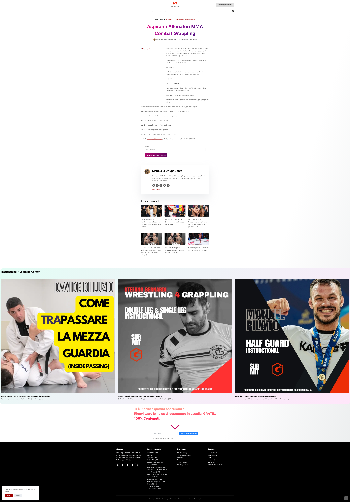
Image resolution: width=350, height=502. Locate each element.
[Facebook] (118, 465)
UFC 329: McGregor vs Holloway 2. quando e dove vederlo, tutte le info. (174, 250)
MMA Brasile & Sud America (156, 469)
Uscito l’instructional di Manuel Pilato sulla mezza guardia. (255, 396)
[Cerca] (233, 11)
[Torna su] (346, 498)
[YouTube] (132, 465)
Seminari (194, 39)
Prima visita (181, 460)
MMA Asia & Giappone (154, 467)
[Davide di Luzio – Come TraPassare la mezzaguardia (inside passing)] (58, 336)
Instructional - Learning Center (20, 271)
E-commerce (209, 11)
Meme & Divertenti (153, 462)
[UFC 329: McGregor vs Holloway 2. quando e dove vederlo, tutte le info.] (175, 239)
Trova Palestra (196, 11)
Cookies (180, 457)
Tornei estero (151, 486)
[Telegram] (137, 465)
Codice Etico (212, 455)
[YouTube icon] (164, 185)
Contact (210, 457)
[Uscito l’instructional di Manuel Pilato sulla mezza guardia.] (292, 336)
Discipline (150, 457)
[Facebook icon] (153, 185)
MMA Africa (151, 465)
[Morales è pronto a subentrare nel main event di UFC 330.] (198, 239)
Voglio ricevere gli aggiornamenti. (156, 155)
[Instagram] (127, 465)
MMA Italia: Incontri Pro (155, 474)
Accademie (150, 453)
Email (147, 146)
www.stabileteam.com (154, 139)
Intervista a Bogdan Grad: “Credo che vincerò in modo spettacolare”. (174, 222)
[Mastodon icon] (168, 185)
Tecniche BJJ (183, 11)
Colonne (149, 455)
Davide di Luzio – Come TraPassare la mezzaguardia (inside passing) (25, 396)
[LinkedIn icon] (157, 185)
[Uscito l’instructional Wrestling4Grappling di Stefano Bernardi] (175, 336)
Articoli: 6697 (156, 189)
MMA (145, 11)
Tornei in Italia (151, 489)
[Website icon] (161, 185)
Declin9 (18, 495)
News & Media (152, 479)
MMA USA (150, 477)
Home (138, 11)
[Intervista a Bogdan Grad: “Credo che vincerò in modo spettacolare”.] (175, 210)
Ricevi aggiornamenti (225, 4)
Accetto (9, 495)
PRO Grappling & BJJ (154, 481)
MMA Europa (151, 472)
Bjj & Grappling (156, 11)
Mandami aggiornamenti (189, 433)
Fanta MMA (151, 460)
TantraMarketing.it (195, 499)
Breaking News (182, 465)
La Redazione (212, 453)
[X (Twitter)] (123, 465)
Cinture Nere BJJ (170, 11)
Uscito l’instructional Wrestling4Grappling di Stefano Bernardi (140, 396)
